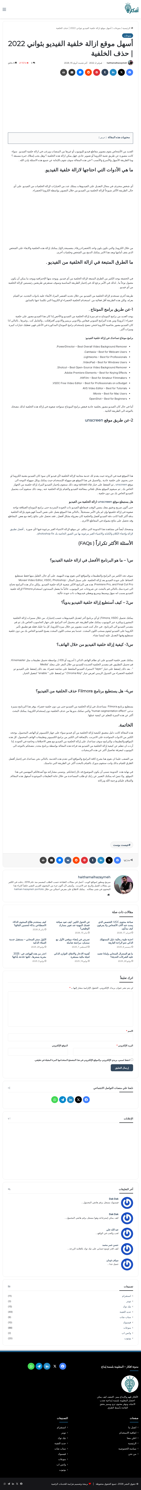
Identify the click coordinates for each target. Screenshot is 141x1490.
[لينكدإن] (113, 72)
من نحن (132, 1454)
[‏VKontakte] (67, 860)
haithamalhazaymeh (117, 63)
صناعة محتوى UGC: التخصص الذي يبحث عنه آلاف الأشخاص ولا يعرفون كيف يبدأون (115, 925)
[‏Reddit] (88, 72)
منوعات (117, 28)
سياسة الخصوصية (127, 1448)
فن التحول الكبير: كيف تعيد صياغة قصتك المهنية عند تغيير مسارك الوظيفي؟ (73, 925)
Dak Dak (113, 1198)
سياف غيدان (112, 1260)
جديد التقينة (125, 1311)
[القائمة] (4, 10)
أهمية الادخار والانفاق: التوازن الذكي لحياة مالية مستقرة (72, 955)
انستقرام (126, 1296)
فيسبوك (127, 1322)
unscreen (94, 420)
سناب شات (125, 1317)
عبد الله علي (112, 1229)
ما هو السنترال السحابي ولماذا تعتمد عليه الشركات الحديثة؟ (115, 955)
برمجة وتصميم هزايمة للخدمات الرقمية (69, 1483)
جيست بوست (121, 845)
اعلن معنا (131, 1438)
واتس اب (126, 1333)
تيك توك (127, 1306)
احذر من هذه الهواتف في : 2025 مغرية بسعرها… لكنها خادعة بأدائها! (29, 955)
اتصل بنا (132, 1427)
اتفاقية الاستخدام (127, 1432)
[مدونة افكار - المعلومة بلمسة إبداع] (131, 9)
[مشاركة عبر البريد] (71, 72)
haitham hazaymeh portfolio (29, 889)
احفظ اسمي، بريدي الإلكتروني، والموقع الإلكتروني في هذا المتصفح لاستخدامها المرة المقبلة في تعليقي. (82, 1060)
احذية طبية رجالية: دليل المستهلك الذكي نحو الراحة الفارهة (116, 941)
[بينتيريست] (96, 72)
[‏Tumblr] (104, 72)
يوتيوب (127, 1338)
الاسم (129, 1031)
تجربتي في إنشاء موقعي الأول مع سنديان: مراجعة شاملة (73, 941)
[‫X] (121, 72)
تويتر (128, 1301)
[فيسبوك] (129, 72)
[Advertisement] (70, 103)
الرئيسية (126, 28)
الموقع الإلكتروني (60, 1045)
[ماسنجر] (80, 72)
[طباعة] (63, 72)
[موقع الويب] (108, 895)
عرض (102, 137)
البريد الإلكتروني (124, 1045)
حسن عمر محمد (110, 1244)
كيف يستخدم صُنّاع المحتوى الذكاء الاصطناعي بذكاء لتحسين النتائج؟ (29, 923)
